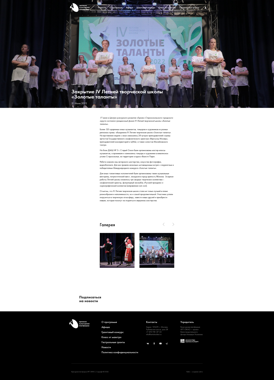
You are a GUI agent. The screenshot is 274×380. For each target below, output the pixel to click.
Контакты (151, 322)
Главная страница (77, 84)
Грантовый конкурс (145, 7)
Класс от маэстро (167, 7)
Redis (188, 372)
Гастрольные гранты (189, 7)
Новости (102, 7)
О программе (116, 7)
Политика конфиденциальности (119, 352)
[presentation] (164, 224)
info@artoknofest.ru (154, 334)
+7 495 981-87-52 (154, 332)
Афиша (129, 7)
